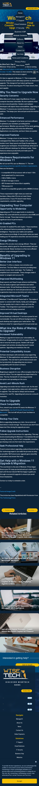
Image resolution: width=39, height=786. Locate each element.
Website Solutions (20, 35)
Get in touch (27, 665)
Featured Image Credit (7, 491)
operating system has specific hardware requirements (18, 166)
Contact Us (20, 50)
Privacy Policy (20, 62)
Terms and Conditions (20, 58)
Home (20, 13)
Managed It (19, 719)
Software (20, 39)
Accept (19, 781)
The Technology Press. (8, 498)
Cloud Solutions (20, 24)
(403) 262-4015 (32, 8)
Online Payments (19, 734)
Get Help (20, 54)
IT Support (20, 20)
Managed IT (20, 17)
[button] (36, 762)
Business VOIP (20, 32)
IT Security (20, 28)
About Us (20, 43)
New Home (20, 65)
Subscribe (26, 691)
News (20, 47)
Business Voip (19, 754)
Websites (19, 757)
